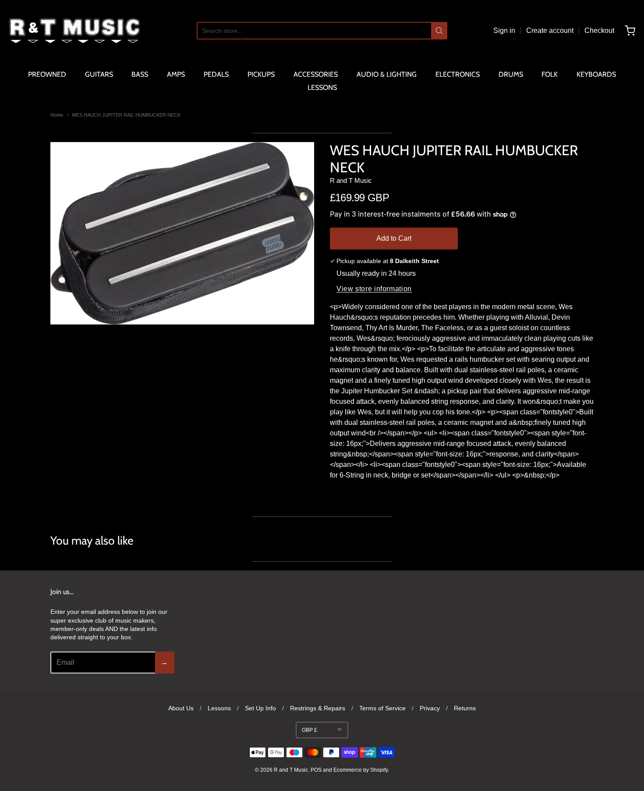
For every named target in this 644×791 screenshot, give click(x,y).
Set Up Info (260, 708)
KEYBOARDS (596, 74)
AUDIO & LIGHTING (387, 74)
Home (56, 115)
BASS (139, 74)
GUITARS (99, 74)
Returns (465, 708)
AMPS (176, 74)
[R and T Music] (74, 30)
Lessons (219, 708)
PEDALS (216, 74)
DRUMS (511, 74)
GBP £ (309, 730)
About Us (181, 708)
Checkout (599, 30)
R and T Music (351, 180)
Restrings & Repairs (317, 708)
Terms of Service (382, 708)
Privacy (430, 708)
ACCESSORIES (316, 74)
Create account (549, 30)
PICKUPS (261, 74)
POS (316, 770)
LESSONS (322, 87)
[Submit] (439, 30)
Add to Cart (393, 238)
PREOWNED (47, 74)
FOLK (549, 74)
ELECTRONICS (457, 74)
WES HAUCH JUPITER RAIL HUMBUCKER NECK (126, 115)
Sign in (504, 30)
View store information (374, 288)
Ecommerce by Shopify (360, 770)
